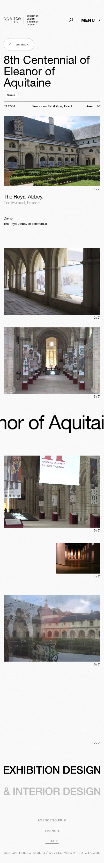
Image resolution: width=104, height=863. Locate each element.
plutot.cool (88, 852)
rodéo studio (32, 852)
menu (88, 20)
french (52, 830)
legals (52, 841)
